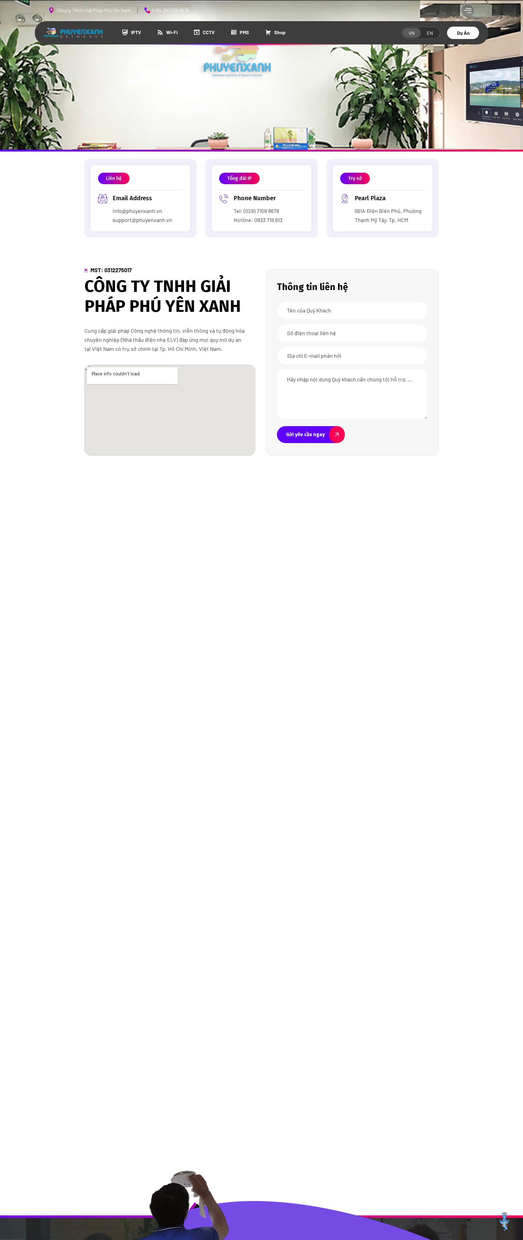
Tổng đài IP (239, 178)
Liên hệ (114, 178)
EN (430, 33)
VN (412, 33)
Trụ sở (355, 178)
